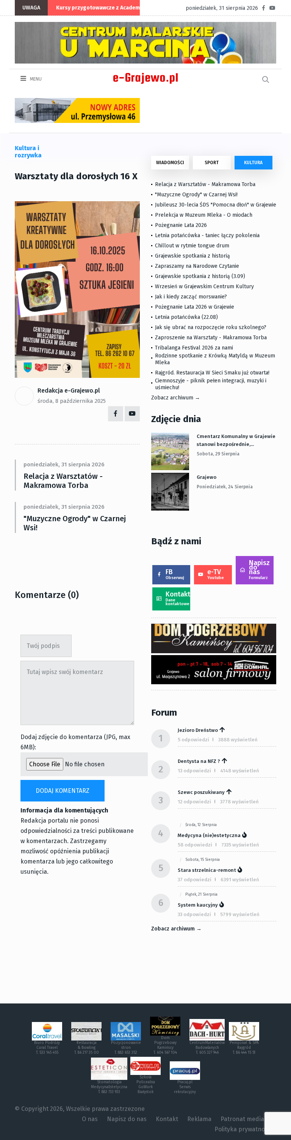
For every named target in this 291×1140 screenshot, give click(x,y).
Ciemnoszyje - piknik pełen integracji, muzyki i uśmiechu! (210, 384)
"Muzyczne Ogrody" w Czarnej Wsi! (74, 523)
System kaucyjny (198, 905)
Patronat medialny (246, 1119)
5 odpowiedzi (193, 739)
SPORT (212, 162)
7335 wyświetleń (240, 845)
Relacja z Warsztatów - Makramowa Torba (63, 481)
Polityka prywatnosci (243, 1129)
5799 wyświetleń (240, 914)
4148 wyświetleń (239, 770)
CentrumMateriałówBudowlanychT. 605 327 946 (207, 1048)
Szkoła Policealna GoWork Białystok (145, 1084)
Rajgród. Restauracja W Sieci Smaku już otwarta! (212, 373)
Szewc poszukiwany (201, 792)
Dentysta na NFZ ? (199, 761)
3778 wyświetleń (239, 802)
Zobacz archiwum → (175, 397)
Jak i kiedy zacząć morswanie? (191, 297)
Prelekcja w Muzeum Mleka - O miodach (203, 215)
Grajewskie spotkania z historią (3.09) (200, 276)
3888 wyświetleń (238, 739)
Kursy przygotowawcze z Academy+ (101, 8)
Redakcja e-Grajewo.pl (69, 390)
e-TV (215, 574)
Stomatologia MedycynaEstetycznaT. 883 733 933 (109, 1087)
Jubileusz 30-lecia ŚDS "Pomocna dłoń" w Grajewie (215, 205)
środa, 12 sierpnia (201, 825)
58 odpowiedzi (195, 845)
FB (175, 574)
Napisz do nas (259, 569)
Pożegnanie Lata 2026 (181, 225)
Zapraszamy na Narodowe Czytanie (197, 266)
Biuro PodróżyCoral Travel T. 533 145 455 (47, 1048)
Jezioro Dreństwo (198, 730)
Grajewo (206, 477)
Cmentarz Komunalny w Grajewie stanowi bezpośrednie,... (236, 440)
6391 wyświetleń (240, 879)
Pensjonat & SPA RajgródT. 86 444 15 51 (244, 1048)
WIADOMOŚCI (170, 162)
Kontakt (178, 598)
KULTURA (253, 162)
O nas (90, 1119)
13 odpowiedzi (194, 770)
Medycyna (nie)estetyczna (209, 835)
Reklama (199, 1119)
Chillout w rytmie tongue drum (192, 245)
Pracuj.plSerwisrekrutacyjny (185, 1087)
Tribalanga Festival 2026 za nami (194, 348)
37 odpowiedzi (194, 879)
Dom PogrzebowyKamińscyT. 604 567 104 (165, 1045)
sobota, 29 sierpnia (218, 454)
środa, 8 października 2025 (72, 401)
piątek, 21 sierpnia (201, 894)
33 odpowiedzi (194, 914)
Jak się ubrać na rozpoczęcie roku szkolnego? (210, 327)
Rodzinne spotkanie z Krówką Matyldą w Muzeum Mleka (215, 359)
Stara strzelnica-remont (207, 870)
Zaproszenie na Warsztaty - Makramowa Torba (211, 337)
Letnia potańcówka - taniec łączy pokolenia (207, 235)
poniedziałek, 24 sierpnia (225, 486)
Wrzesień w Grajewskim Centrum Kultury (204, 286)
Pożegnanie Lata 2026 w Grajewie (194, 307)
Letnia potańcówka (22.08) (186, 317)
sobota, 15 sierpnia (202, 859)
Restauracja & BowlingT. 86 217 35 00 (86, 1048)
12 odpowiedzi (194, 802)
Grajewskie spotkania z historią (192, 256)
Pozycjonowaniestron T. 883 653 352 (126, 1048)
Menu (35, 79)
